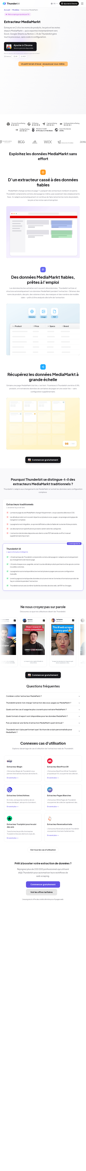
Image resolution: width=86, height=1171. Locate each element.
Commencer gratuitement (45, 459)
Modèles (15, 10)
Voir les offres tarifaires (41, 892)
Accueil (7, 10)
